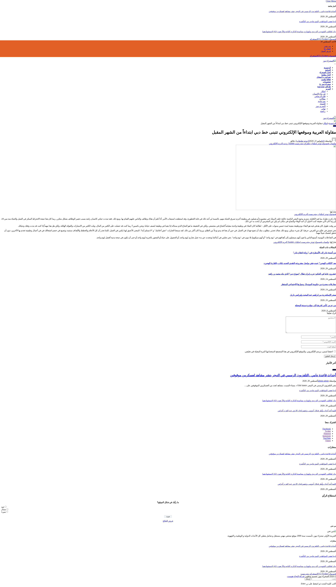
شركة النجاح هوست (295, 576)
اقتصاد (323, 104)
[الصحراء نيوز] (329, 61)
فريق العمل (326, 51)
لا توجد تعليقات (303, 141)
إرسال (308, 579)
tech (323, 141)
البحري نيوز (321, 106)
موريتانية (322, 101)
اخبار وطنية (326, 75)
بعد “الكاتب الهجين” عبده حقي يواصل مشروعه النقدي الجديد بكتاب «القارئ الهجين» (300, 263)
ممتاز (3, 509)
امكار (323, 91)
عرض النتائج (168, 521)
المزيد (328, 89)
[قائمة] (335, 116)
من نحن (327, 46)
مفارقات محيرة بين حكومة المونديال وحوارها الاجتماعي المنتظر (308, 284)
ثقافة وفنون (326, 79)
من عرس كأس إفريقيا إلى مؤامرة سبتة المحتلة (315, 305)
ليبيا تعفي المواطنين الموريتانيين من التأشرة (317, 21)
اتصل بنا (327, 49)
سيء (3, 512)
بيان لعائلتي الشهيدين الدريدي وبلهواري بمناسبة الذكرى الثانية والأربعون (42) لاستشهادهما (299, 32)
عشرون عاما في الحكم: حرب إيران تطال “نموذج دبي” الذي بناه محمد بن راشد (302, 274)
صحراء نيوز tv (325, 84)
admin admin (323, 381)
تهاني (323, 109)
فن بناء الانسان (319, 94)
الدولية (328, 70)
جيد (2, 507)
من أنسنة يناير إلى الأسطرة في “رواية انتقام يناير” (314, 253)
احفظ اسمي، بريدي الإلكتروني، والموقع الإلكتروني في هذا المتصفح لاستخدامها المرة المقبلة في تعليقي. (289, 351)
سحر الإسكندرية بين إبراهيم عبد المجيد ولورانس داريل (313, 295)
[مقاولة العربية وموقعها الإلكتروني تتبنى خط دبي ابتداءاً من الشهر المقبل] (286, 209)
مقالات (322, 99)
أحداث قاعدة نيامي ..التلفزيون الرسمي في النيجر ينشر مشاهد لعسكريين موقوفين (302, 11)
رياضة (323, 111)
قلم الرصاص (320, 96)
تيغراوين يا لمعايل (324, 77)
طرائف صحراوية (324, 87)
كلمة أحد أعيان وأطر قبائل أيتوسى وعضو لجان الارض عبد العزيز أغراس (307, 411)
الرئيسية (327, 68)
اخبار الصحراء (325, 72)
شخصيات (327, 82)
